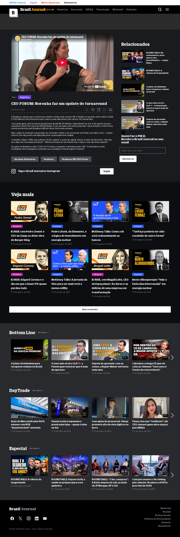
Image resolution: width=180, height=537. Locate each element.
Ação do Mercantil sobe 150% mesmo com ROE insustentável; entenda (28, 424)
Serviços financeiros (24, 159)
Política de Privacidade (157, 519)
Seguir (106, 171)
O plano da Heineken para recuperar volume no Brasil (157, 89)
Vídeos (48, 9)
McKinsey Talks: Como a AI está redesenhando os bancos (108, 235)
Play (14, 97)
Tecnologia (102, 9)
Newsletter (164, 526)
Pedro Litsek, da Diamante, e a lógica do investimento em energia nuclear (69, 235)
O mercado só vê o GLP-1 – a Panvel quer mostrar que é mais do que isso (157, 107)
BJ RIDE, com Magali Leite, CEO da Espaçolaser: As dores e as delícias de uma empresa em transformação (110, 286)
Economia (76, 9)
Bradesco (49, 159)
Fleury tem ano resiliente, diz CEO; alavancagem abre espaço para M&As (150, 424)
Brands (167, 511)
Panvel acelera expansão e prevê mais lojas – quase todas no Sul (69, 424)
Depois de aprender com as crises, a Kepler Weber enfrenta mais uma (157, 123)
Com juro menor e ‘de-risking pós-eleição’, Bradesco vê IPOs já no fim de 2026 (150, 482)
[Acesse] (12, 518)
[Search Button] (160, 9)
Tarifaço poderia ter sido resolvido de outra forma (148, 233)
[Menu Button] (167, 9)
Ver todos (42, 332)
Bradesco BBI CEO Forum (75, 159)
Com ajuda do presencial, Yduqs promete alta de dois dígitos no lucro (110, 424)
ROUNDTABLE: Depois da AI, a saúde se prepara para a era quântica (68, 482)
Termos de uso (163, 515)
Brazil (32, 9)
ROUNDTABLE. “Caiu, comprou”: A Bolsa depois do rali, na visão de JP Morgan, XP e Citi (110, 482)
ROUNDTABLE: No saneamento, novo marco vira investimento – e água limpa (157, 58)
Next (172, 357)
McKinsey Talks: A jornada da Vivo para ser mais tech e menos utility (69, 284)
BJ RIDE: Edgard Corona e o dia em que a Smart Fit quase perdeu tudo (29, 284)
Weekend (117, 9)
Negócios (62, 9)
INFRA (89, 9)
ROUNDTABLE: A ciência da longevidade (157, 71)
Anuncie (166, 522)
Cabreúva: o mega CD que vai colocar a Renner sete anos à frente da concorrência (149, 366)
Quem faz (165, 508)
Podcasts (131, 9)
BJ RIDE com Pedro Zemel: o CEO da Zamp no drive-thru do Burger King (27, 235)
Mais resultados (90, 309)
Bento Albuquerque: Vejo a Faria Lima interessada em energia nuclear (149, 284)
